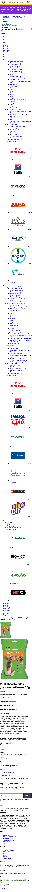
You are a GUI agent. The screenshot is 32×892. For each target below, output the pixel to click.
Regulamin (6, 835)
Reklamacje (6, 842)
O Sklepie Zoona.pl (9, 850)
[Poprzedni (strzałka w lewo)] (0, 891)
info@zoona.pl (7, 775)
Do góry (2, 888)
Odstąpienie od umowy (10, 840)
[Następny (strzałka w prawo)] (2, 891)
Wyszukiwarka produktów (8, 29)
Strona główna (4, 618)
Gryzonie (13, 618)
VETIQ (4, 691)
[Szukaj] (1, 31)
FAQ (4, 855)
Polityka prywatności (9, 837)
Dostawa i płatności (9, 838)
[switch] (28, 2)
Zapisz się (27, 795)
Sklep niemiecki (8, 858)
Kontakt (5, 21)
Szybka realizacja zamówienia (12, 18)
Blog (4, 19)
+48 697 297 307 (10, 772)
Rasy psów (6, 852)
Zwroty (5, 843)
